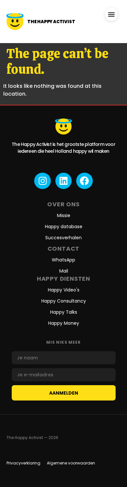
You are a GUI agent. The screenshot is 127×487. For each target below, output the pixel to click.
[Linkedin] (63, 181)
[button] (111, 14)
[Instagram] (42, 181)
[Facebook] (84, 181)
